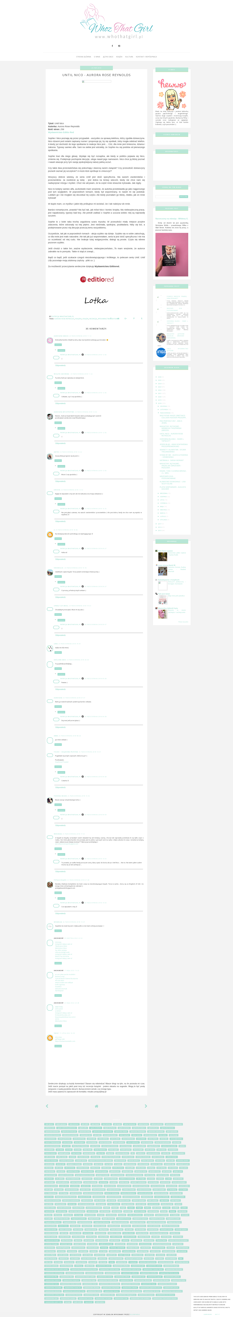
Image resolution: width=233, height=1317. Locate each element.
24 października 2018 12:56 (95, 355)
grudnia (163, 406)
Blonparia (135, 1314)
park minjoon (114, 1240)
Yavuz (56, 1033)
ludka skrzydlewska (135, 1215)
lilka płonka (182, 1211)
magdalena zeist (69, 1222)
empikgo (151, 1168)
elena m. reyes (156, 1164)
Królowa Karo (60, 660)
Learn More (208, 1314)
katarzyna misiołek (178, 1197)
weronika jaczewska (165, 1262)
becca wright (138, 1150)
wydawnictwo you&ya (68, 1298)
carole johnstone (153, 1153)
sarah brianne (75, 1255)
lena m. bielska (140, 1211)
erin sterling (161, 1168)
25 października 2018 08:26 (70, 736)
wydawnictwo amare (154, 1266)
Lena (56, 644)
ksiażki (106, 1208)
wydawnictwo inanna (105, 1277)
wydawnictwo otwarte (130, 1287)
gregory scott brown (65, 1175)
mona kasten (88, 1233)
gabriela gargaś (101, 1171)
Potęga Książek (60, 880)
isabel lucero (87, 1179)
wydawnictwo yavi (51, 1298)
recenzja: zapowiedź (117, 1248)
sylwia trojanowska (116, 1258)
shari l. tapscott (124, 1255)
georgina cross (154, 1171)
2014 (160, 527)
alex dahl (97, 1135)
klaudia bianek (153, 1204)
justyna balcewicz (114, 1189)
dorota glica (49, 1164)
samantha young (128, 1251)
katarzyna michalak (161, 1197)
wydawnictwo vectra (91, 1295)
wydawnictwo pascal (171, 1287)
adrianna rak (50, 1128)
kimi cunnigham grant (86, 1204)
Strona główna (83, 57)
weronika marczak (182, 1262)
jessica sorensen (51, 1186)
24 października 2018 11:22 (82, 374)
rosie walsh (83, 1251)
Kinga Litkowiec (113, 1204)
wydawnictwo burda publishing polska (84, 1269)
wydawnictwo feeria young (169, 1273)
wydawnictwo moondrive (130, 1284)
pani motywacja (101, 1240)
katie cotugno (152, 1200)
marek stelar (75, 1226)
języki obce (85, 1186)
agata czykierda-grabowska (67, 1128)
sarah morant (99, 1255)
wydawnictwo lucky (178, 1280)
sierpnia (163, 496)
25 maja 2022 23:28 (71, 1003)
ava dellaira (49, 1150)
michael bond (152, 1229)
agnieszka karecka (167, 1128)
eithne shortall (143, 1164)
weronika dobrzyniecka (147, 1262)
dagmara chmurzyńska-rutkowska (100, 1160)
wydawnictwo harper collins (85, 1277)
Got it (217, 1314)
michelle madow (181, 1229)
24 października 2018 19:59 (69, 644)
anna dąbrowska (176, 1139)
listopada (164, 409)
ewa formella (50, 1171)
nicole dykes (166, 1237)
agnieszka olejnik (121, 1131)
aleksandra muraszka (53, 1135)
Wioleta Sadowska (62, 374)
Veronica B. (59, 568)
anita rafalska (103, 1139)
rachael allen (178, 1244)
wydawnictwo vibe (108, 1295)
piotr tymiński (132, 1244)
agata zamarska (124, 1128)
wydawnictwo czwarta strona (153, 1269)
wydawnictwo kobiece (53, 1280)
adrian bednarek (129, 1124)
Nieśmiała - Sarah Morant (172, 460)
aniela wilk (91, 1139)
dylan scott (98, 1164)
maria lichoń (87, 1226)
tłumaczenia (69, 1262)
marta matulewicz (139, 1226)
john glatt (49, 1189)
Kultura (129, 57)
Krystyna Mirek (78, 1208)
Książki (119, 57)
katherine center (124, 1200)
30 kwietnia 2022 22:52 (73, 938)
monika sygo (91, 1237)
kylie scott (156, 1208)
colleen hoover (172, 1157)
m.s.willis (48, 1218)
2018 (160, 403)
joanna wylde (184, 1186)
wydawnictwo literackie (143, 1280)
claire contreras (158, 1157)
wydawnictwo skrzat (94, 1291)
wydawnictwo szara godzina (172, 1291)
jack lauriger (50, 1182)
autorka (182, 1146)
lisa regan (78, 1215)
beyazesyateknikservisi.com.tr (65, 1017)
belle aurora (150, 1150)
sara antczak (182, 1251)
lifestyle (172, 1211)
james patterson (62, 1182)
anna (56, 736)
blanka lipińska (89, 1153)
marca (163, 513)
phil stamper (92, 1244)
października (165, 413)
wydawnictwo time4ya (74, 1295)
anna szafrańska (133, 1142)
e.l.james (118, 1164)
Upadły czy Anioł (61, 606)
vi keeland (133, 1262)
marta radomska (154, 1226)
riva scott (171, 1248)
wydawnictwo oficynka (91, 1287)
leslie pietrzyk (153, 1211)
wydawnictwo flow (67, 1277)
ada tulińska (107, 1124)
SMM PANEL (59, 1007)
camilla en (140, 1153)
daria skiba (160, 1160)
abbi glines (49, 1124)
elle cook (59, 1168)
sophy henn (171, 1255)
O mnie (97, 57)
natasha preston (130, 1237)
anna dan (164, 1139)
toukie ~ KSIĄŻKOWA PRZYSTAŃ (66, 752)
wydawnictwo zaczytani (103, 1298)
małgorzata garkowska (120, 1222)
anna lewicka (91, 1142)
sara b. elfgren (50, 1255)
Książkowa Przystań (61, 762)
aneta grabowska (64, 1139)
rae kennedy (50, 1248)
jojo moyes (58, 1189)
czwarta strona (81, 1160)
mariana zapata (100, 1226)
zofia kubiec (100, 1302)
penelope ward (66, 1244)
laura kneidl (49, 1211)
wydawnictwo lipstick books (108, 1280)
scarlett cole (112, 1255)
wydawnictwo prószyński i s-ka (74, 1291)
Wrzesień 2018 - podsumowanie (177, 309)
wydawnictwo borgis (171, 1266)
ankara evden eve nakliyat (64, 983)
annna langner (125, 1146)
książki (85, 319)
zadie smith (78, 1302)
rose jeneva (72, 1251)
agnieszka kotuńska (52, 1131)
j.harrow (160, 1179)
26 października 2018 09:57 (95, 548)
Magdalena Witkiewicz (53, 1222)
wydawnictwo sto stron (151, 1291)
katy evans (164, 1200)
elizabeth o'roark (183, 1164)
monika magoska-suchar (159, 1233)
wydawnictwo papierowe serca (151, 1287)
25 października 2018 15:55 (79, 796)
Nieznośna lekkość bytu (168, 608)
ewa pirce (61, 1171)
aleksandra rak (86, 1135)
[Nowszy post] (47, 1107)
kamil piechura (76, 1193)
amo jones (162, 1135)
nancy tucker (103, 1237)
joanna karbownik (124, 1186)
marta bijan (126, 1226)
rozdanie (93, 1251)
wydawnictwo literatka (161, 1280)
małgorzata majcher (137, 1222)
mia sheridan (140, 1229)
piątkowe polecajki (106, 1244)
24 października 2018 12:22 (71, 452)
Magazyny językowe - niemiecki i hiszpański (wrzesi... (170, 428)
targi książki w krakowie (133, 1258)
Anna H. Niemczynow (53, 1142)
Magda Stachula (108, 1218)
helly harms (175, 1175)
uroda (112, 1262)
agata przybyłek (95, 1128)
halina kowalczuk (117, 1175)
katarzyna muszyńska (53, 1200)
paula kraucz (149, 1240)
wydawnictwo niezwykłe (53, 1287)
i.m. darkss (59, 1179)
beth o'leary (161, 1150)
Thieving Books (60, 796)
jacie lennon (178, 1179)
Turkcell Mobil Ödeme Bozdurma (66, 979)
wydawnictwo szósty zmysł (54, 1295)
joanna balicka (110, 1186)
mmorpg (58, 942)
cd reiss (72, 1157)
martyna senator (51, 1229)
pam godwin (89, 1240)
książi (123, 1208)
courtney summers (66, 1160)
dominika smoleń (182, 1160)
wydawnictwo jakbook (172, 1277)
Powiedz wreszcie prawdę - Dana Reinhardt (177, 297)
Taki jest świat (164, 594)
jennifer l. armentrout (138, 1182)
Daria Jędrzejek (147, 1160)
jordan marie (85, 1189)
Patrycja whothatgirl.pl (70, 355)
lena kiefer (128, 1211)
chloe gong (95, 1157)
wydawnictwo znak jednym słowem (164, 1298)
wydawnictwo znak (121, 1298)
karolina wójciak (176, 1193)
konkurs (178, 1204)
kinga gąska (101, 1204)
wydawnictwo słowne (112, 1291)
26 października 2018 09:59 (95, 815)
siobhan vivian (137, 1255)
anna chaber (153, 1139)
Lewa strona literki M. (167, 565)
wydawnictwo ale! (138, 1266)
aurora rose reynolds (64, 319)
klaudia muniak (167, 1204)
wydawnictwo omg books (111, 1287)
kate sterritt (111, 1200)
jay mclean (103, 1182)
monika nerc (175, 1233)
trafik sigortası (60, 985)
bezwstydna (173, 1150)
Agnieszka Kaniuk (61, 336)
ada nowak (95, 1124)
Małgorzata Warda (174, 1222)
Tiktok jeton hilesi (61, 946)
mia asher (129, 1229)
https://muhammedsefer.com (65, 1041)
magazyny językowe (78, 1218)
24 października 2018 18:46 (67, 530)
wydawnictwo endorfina (149, 1273)
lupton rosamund (161, 1215)
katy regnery (175, 1200)
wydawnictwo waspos (146, 1295)
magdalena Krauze (123, 1218)
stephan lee (63, 1258)
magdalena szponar (140, 1218)
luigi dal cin (149, 1215)
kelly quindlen (60, 1204)
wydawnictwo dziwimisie (75, 1273)
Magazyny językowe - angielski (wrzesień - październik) (177, 336)
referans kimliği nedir (62, 952)
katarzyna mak (147, 1197)
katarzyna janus (99, 1197)
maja (162, 506)
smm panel (59, 1009)
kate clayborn (99, 1200)
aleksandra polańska (70, 1135)
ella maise (49, 1168)
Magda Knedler (94, 1218)
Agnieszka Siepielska (138, 1131)
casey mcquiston (178, 1153)
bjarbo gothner (64, 1153)
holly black (49, 1179)
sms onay (58, 1037)
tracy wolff (93, 1262)
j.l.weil (168, 1179)
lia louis (163, 1211)
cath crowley (50, 1157)
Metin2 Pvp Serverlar (62, 956)
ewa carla (183, 1168)
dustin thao (87, 1164)
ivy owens (98, 1179)
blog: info (101, 1153)
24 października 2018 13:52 (72, 490)
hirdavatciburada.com (62, 1015)
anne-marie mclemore (110, 1146)
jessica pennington (179, 1182)
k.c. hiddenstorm (51, 1193)
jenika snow (124, 1182)
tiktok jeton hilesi (61, 948)
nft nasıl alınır (59, 980)
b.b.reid (68, 1150)
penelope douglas (52, 1244)
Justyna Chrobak (128, 1189)
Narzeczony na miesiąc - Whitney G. (171, 219)
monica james (100, 1233)
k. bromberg (172, 1189)
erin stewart (173, 1168)
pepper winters (80, 1244)
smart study (149, 1255)
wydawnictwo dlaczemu (174, 1269)
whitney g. (78, 1266)
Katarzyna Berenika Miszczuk (65, 1197)
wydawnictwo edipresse (94, 1273)
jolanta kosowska (71, 1189)
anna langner (79, 1142)
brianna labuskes (122, 1153)
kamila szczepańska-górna (93, 1193)
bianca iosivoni (50, 1153)
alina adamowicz (150, 1135)
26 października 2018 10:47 (74, 922)
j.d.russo (151, 1179)
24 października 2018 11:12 (80, 336)
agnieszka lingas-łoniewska (102, 1131)
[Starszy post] (146, 1107)
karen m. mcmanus (112, 1193)
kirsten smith (141, 1204)
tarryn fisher (149, 1258)
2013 (160, 530)
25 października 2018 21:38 (78, 880)
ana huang (173, 1135)
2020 (160, 397)
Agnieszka (58, 698)
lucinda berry (111, 1215)
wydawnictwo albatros (121, 1266)
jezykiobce (74, 1186)
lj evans (100, 1215)
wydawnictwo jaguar (154, 1277)
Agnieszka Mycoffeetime (64, 412)
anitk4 (56, 452)
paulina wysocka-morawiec (178, 1240)
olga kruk (78, 1240)
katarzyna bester (84, 1197)
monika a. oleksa (114, 1233)
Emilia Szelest (118, 1168)
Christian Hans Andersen (111, 1157)
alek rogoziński (172, 1131)
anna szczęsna (147, 1142)
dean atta (170, 1160)
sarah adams (63, 1255)
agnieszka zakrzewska (155, 1131)
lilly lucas (58, 1215)
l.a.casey (166, 1208)
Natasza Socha (144, 1237)
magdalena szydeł (173, 1218)
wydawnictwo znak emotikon (140, 1298)
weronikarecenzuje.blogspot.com (66, 844)
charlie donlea (83, 1157)
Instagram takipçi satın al (63, 958)
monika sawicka (51, 1237)
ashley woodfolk (139, 1146)
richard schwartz (158, 1248)
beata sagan (113, 1150)
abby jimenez (74, 1124)
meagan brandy (91, 1229)
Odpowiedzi (61, 350)
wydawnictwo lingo (89, 1280)
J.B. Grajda (141, 1179)
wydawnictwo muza (148, 1284)
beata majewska (100, 1150)
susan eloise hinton (88, 1258)
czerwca (163, 503)
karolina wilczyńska (145, 1193)
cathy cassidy (61, 1157)
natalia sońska (116, 1237)
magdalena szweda (156, 1218)
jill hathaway (97, 1186)
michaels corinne (166, 1229)
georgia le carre (141, 1171)
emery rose (95, 1168)
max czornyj (78, 1229)
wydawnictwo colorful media (109, 1269)
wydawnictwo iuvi (138, 1277)
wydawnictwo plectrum (53, 1291)
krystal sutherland (64, 1208)
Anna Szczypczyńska (163, 1142)
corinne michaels (51, 1160)
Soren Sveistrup (51, 1258)
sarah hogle (88, 1255)
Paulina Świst (161, 1240)
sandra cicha (155, 1251)
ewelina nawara (87, 1171)
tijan (180, 1258)
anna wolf (66, 1146)
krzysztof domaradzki (94, 1208)
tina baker (58, 1262)
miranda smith (75, 1233)
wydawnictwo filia (51, 1277)
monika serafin (64, 1237)
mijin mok (64, 1233)
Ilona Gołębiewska (73, 1179)
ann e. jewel (115, 1139)
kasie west (49, 1197)
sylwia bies (102, 1258)
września (164, 493)
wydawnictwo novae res (73, 1287)
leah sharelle (105, 1211)
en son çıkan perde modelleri (65, 974)
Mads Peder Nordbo (61, 1218)
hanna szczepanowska (134, 1175)
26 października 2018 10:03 (95, 859)
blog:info (110, 1153)
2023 (160, 387)
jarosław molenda (90, 1182)
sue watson (75, 1258)
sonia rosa (160, 1255)
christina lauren (128, 1157)
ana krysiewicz (50, 1139)
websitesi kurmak (61, 989)
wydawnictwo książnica (71, 1280)
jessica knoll (165, 1182)
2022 (160, 390)
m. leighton (174, 1215)
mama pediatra (50, 1226)
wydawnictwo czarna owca (131, 1269)
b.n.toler (77, 1150)
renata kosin (145, 1248)
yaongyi (67, 1302)
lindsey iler (68, 1215)
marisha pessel (114, 1226)
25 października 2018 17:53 (74, 834)
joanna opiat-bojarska (141, 1186)
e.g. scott (109, 1164)
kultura (147, 1208)
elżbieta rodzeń (83, 1168)
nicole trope (178, 1237)
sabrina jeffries (115, 1251)
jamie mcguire (76, 1182)
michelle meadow (51, 1233)
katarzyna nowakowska (71, 1200)
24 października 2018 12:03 (86, 412)
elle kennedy (70, 1168)
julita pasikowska (98, 1189)
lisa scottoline (90, 1215)
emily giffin (129, 1168)
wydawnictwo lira (126, 1280)
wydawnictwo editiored (129, 1273)
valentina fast (121, 1262)
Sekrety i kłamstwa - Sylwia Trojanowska (173, 451)
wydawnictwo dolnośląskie (54, 1273)
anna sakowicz (119, 1142)
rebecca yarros (93, 1248)
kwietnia (163, 510)
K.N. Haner (63, 1193)
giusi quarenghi (51, 1175)
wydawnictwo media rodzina (70, 1284)
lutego (163, 516)
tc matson (159, 1258)
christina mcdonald (143, 1157)
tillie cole (48, 1262)
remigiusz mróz (133, 1248)
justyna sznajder (159, 1189)
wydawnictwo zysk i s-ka (54, 1302)
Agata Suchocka (109, 1128)
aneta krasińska (79, 1139)
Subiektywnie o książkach (168, 580)
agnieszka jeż (153, 1128)
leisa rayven (117, 1211)
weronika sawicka (51, 1266)
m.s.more (185, 1215)
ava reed (60, 1150)
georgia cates (127, 1171)
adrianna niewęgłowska (174, 1124)
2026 (160, 377)
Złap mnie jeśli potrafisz (176, 596)
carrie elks (165, 1153)
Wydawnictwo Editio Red (61, 132)
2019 (160, 400)
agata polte (83, 1128)
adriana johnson (156, 1124)
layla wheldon (92, 1211)
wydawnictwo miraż (90, 1284)
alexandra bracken (110, 1135)
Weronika (58, 834)
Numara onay (59, 976)
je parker (113, 1182)
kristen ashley (50, 1208)
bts (133, 1153)
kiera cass (72, 1204)
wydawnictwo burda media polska (57, 1269)
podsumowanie (145, 1244)
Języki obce (108, 57)
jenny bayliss (153, 1182)
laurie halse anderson (77, 1211)
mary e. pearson (65, 1229)
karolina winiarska (161, 1193)
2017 (160, 524)
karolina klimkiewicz (128, 1193)
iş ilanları (58, 1011)
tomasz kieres (81, 1262)
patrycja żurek (136, 1240)
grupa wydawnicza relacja (84, 1175)
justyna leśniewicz (144, 1189)
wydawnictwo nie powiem (167, 1284)
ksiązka (114, 1208)
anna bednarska (128, 1139)
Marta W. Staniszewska (170, 1226)
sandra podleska (168, 1251)
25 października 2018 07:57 (74, 698)
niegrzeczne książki (52, 1240)
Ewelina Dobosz (73, 1171)
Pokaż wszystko (183, 622)
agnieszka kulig (84, 1131)
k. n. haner (183, 1189)
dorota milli (60, 1164)
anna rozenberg (105, 1142)
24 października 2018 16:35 (95, 508)
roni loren (61, 1251)
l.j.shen (184, 1208)
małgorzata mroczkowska (156, 1222)
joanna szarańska (158, 1186)
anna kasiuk (67, 1142)
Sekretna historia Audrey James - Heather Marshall (177, 569)
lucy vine (122, 1215)
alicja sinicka (137, 1135)
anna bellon (141, 1139)
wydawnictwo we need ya (165, 1295)
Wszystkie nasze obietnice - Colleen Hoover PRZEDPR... (173, 417)
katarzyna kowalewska (131, 1197)
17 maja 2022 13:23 (71, 970)
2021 (160, 393)
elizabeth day (169, 1164)
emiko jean (106, 1168)
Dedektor (58, 987)
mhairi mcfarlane (116, 1229)
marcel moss (63, 1226)
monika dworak (142, 1233)
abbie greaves (61, 1124)
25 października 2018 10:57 (90, 752)
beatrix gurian (125, 1150)
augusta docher (153, 1146)
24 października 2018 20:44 (78, 660)
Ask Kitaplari (59, 991)
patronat (125, 1240)
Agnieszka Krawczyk (69, 1131)
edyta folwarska (130, 1164)
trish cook (103, 1262)
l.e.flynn (175, 1208)
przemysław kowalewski (162, 1244)
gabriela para (114, 1171)
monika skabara (78, 1237)
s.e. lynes (103, 1251)
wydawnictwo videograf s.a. (126, 1295)
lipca (162, 500)
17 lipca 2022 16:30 (67, 1033)
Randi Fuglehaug (63, 1248)
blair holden (76, 1153)
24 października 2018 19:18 (75, 568)
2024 (160, 383)
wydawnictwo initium (122, 1277)
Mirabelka (58, 922)
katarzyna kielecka (114, 1197)
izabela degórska (110, 1179)
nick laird (155, 1237)
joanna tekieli (171, 1186)
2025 (160, 380)
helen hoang (150, 1175)
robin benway (50, 1251)
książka (78, 319)
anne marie (95, 1146)
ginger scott (178, 1171)
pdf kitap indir (60, 1039)
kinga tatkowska (128, 1204)
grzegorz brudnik (102, 1175)
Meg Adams (104, 1229)
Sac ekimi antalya (61, 950)
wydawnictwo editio (112, 1273)
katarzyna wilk (87, 1200)
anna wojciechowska (52, 1146)
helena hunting (163, 1175)
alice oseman (124, 1135)
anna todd (176, 1142)
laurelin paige (61, 1211)
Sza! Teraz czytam (165, 551)
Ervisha (57, 490)
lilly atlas (48, 1215)
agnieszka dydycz (139, 1128)
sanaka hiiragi (142, 1251)
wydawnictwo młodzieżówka (109, 1284)
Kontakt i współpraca (146, 57)
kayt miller (49, 1204)
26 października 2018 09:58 (95, 678)
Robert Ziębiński (182, 1248)
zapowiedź (88, 1302)
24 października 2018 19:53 (80, 606)
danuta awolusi (134, 1160)
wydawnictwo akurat (103, 1266)
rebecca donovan (78, 1248)
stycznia (163, 520)
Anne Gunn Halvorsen (80, 1146)
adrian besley (143, 1124)
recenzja (93, 319)
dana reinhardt (120, 1160)
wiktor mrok (89, 1266)
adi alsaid (117, 1124)
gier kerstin (166, 1171)
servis (57, 1019)
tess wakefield (171, 1258)
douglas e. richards (74, 1164)
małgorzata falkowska (102, 1222)
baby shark (87, 1150)
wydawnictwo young (85, 1298)
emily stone (141, 1168)
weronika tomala (66, 1266)
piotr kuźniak (120, 1244)
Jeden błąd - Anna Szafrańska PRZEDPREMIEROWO (173, 445)
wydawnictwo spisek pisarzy (131, 1291)
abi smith (85, 1124)
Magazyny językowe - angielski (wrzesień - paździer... (170, 466)
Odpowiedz (58, 344)
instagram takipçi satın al (63, 944)
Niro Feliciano (66, 1240)
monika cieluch (128, 1233)
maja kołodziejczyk (85, 1222)
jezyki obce (64, 1186)
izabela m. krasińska (127, 1179)
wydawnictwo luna (52, 1284)
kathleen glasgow (139, 1200)
